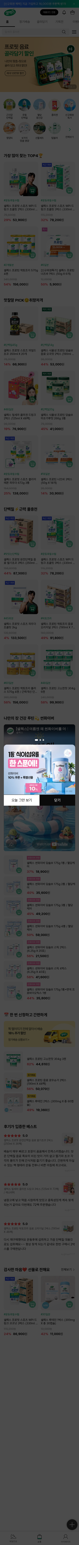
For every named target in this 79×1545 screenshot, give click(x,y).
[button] (36, 740)
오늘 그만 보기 (22, 800)
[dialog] (39, 772)
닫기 (57, 800)
